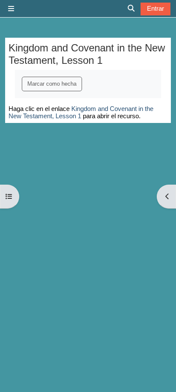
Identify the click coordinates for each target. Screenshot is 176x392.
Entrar (155, 8)
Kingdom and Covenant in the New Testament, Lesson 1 (81, 112)
